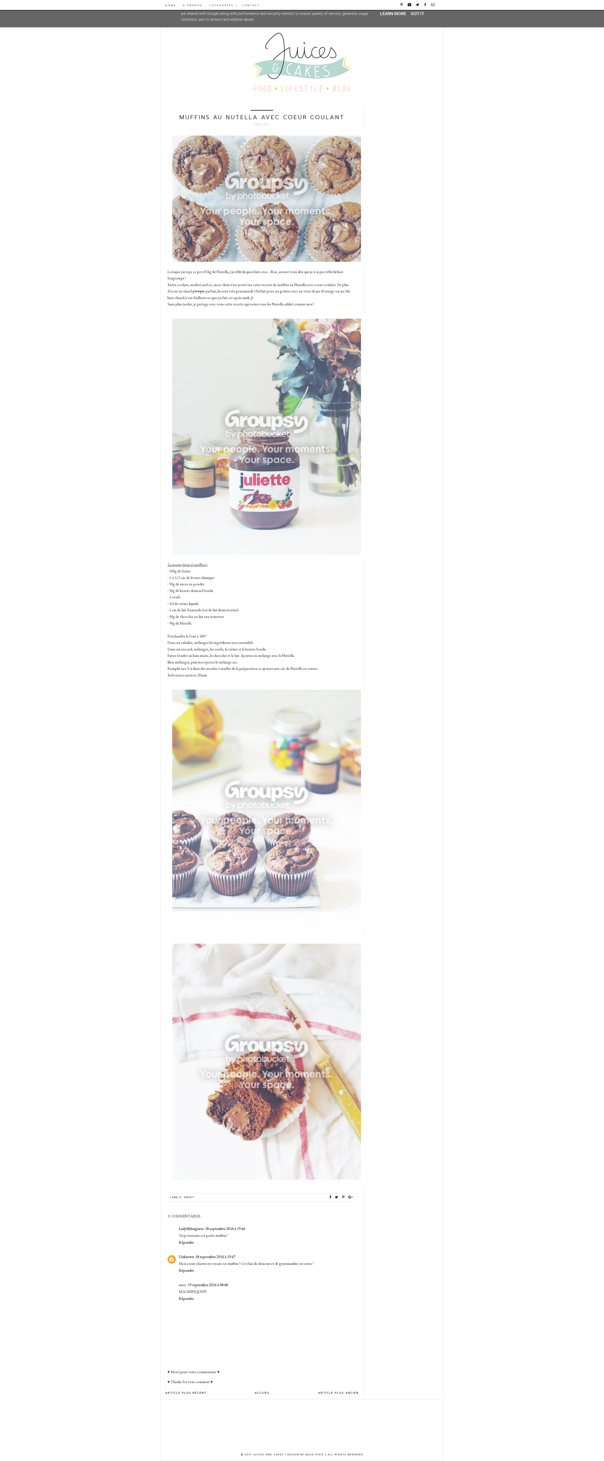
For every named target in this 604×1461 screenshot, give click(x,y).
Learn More (393, 13)
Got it (417, 13)
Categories (222, 5)
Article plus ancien (338, 1393)
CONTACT (251, 5)
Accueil (262, 1393)
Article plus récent (185, 1393)
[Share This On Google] (351, 1197)
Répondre (186, 1242)
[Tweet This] (337, 1197)
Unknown (186, 1256)
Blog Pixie (315, 1454)
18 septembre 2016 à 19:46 (225, 1228)
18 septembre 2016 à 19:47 (215, 1256)
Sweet (189, 1197)
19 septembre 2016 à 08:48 (208, 1284)
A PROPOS (192, 5)
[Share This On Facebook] (330, 1197)
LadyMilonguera (191, 1228)
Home (170, 5)
